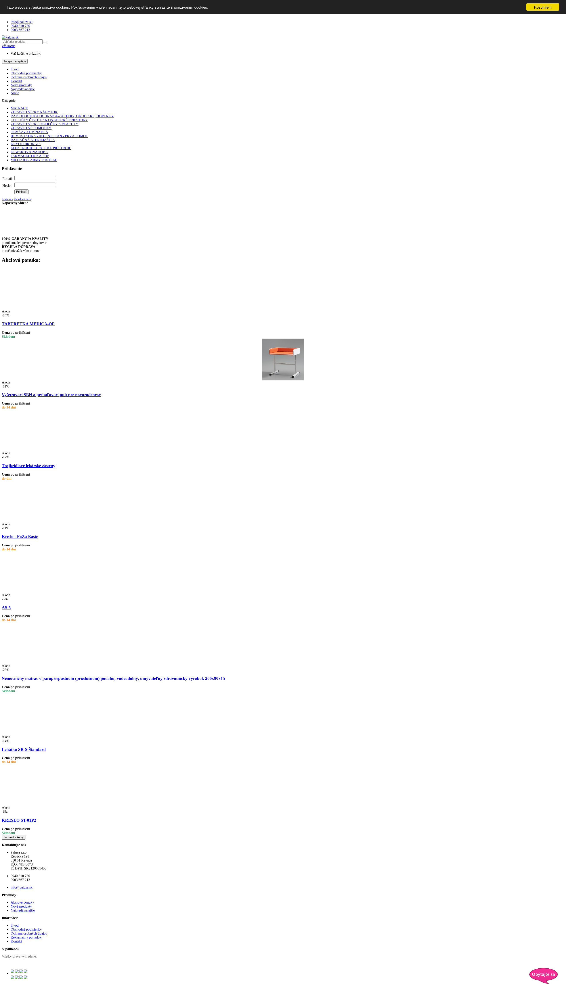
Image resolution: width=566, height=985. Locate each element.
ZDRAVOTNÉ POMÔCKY (31, 128)
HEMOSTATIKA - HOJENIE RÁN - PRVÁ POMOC (49, 136)
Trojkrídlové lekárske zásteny (28, 465)
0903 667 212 (20, 30)
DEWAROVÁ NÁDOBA (29, 152)
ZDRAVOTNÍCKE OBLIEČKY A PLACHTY (44, 124)
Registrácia (7, 199)
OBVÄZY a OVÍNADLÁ (29, 132)
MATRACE (19, 108)
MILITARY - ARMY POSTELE (34, 160)
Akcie (15, 93)
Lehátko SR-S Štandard (24, 749)
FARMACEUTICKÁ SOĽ (30, 156)
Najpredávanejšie (23, 89)
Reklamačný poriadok (26, 937)
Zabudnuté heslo (22, 199)
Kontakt (16, 81)
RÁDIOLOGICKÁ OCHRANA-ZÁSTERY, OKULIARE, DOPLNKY (62, 116)
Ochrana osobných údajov (29, 77)
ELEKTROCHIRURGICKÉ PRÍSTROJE (41, 148)
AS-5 (6, 607)
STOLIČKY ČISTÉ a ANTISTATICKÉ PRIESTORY (49, 120)
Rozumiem (543, 7)
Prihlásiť (21, 191)
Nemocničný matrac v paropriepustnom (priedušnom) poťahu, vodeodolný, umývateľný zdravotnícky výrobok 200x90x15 (113, 678)
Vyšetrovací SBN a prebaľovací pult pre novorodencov (51, 394)
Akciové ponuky (22, 902)
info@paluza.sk (22, 22)
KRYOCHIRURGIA (26, 144)
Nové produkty (21, 85)
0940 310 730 (20, 26)
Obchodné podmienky (26, 73)
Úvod (15, 69)
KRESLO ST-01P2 (19, 820)
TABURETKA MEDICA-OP (28, 324)
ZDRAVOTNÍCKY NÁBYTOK (34, 112)
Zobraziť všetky (14, 837)
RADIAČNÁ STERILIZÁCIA (33, 140)
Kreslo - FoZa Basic (20, 536)
